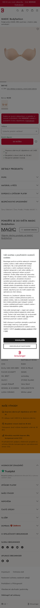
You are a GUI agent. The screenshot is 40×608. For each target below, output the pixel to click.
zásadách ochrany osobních (23, 329)
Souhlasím (20, 340)
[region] (20, 304)
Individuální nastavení (20, 346)
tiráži (6, 331)
